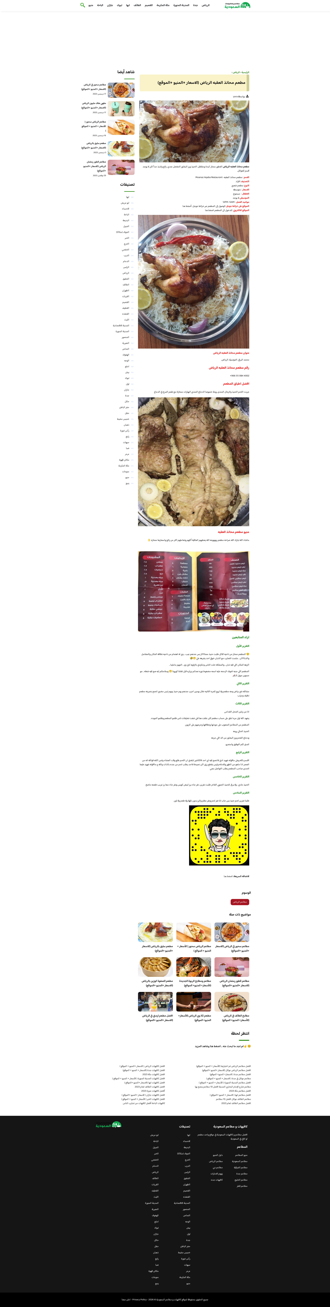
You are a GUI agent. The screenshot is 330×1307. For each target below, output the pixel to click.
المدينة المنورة (181, 5)
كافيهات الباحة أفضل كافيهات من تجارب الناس (144, 1103)
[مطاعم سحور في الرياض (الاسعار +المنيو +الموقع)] (121, 90)
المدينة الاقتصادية (121, 326)
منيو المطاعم (241, 1155)
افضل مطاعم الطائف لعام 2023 (236, 1103)
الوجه (126, 361)
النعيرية (125, 343)
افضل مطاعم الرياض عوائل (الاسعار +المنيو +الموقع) (226, 1070)
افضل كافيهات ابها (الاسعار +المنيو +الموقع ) (144, 1083)
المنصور (125, 337)
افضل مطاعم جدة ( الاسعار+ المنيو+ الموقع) (230, 1075)
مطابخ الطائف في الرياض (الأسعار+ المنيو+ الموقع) (235, 1018)
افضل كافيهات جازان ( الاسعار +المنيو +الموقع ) (143, 1095)
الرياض (206, 5)
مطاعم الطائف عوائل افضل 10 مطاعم (233, 1099)
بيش (127, 372)
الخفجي (125, 250)
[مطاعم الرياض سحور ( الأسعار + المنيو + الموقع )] (121, 127)
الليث (126, 320)
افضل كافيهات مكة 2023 (153, 1075)
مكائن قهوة (124, 460)
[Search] (82, 5)
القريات (125, 296)
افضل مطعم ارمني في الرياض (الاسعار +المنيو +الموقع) (157, 1018)
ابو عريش (125, 203)
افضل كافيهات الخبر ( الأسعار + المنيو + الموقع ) (143, 1099)
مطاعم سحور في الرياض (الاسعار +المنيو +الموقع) (232, 948)
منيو (91, 5)
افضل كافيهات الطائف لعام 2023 (150, 1087)
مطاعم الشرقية (241, 1168)
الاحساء (125, 209)
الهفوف (126, 355)
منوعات (125, 472)
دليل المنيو (218, 1155)
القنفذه (125, 314)
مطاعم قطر (242, 1186)
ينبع (127, 483)
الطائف (137, 5)
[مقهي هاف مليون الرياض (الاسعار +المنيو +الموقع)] (121, 108)
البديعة (126, 221)
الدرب (126, 256)
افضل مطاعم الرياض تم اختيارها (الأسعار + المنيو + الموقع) (223, 1066)
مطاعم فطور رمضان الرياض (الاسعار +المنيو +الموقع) (234, 983)
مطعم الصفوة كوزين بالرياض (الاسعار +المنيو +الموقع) (157, 983)
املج (127, 367)
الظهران (125, 291)
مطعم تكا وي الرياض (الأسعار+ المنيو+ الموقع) (194, 1018)
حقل (127, 413)
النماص (125, 349)
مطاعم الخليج (241, 1180)
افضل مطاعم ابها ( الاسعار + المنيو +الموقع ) (230, 1095)
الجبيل (126, 226)
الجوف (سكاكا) (122, 232)
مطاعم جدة (242, 1174)
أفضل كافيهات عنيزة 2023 (153, 1091)
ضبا (127, 448)
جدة (195, 5)
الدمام (126, 261)
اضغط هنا (209, 210)
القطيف (125, 308)
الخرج (126, 244)
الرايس (126, 267)
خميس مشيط (123, 419)
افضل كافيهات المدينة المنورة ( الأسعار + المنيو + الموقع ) (138, 1079)
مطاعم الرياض (240, 902)
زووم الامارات (217, 1174)
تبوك (119, 5)
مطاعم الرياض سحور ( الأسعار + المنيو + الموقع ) (194, 948)
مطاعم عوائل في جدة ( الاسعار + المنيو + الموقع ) (228, 1079)
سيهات (126, 442)
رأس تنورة (124, 431)
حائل (127, 402)
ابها (128, 5)
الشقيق (126, 279)
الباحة (100, 5)
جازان (110, 5)
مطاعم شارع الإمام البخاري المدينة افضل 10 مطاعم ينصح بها (223, 1087)
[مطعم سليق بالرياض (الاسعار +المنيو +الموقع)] (121, 148)
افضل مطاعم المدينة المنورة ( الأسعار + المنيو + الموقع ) (225, 1083)
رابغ (127, 437)
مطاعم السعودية (240, 1161)
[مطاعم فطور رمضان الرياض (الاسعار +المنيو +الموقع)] (121, 167)
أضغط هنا (187, 206)
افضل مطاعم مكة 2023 (240, 1091)
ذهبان (126, 425)
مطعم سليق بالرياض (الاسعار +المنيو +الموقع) (157, 948)
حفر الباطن (124, 407)
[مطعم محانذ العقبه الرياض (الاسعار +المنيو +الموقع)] (193, 131)
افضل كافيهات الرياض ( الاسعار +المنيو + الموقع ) (142, 1066)
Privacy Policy (139, 1300)
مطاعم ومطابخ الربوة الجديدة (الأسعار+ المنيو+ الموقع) (195, 983)
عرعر (127, 454)
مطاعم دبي (218, 1168)
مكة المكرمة (163, 5)
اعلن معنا (126, 1300)
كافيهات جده (217, 1180)
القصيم (149, 5)
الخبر (127, 238)
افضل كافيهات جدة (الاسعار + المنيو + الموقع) (144, 1070)
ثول (127, 384)
